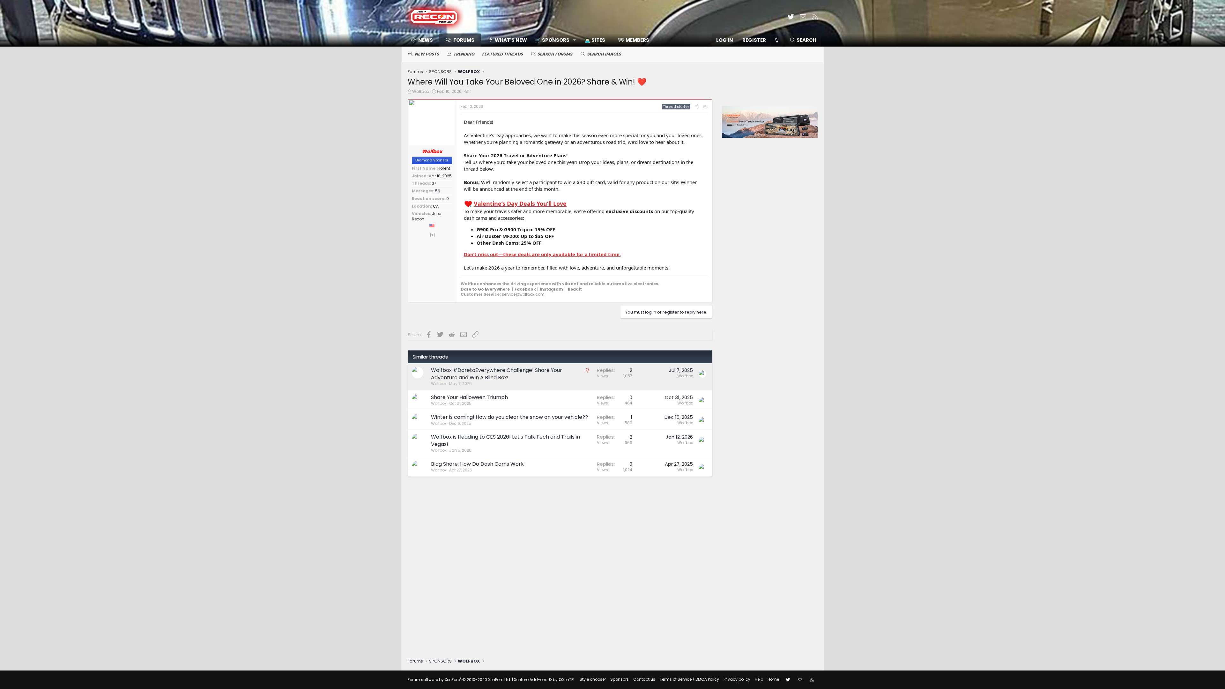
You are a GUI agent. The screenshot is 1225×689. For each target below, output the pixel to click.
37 (434, 183)
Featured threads (502, 54)
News (425, 40)
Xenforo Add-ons (544, 679)
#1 (705, 106)
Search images (604, 54)
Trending (463, 54)
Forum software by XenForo (459, 679)
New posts (427, 54)
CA (436, 206)
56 (437, 191)
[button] (553, 40)
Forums (463, 40)
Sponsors (619, 679)
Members (637, 40)
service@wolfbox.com (523, 294)
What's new (511, 40)
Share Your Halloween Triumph (469, 397)
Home (773, 679)
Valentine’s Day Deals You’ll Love (520, 204)
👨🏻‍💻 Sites (594, 40)
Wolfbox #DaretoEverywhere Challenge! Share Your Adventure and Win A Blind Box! (496, 374)
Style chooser (593, 679)
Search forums (554, 54)
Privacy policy (737, 679)
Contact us (644, 679)
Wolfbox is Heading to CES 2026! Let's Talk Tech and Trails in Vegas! (505, 440)
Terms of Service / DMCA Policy (689, 679)
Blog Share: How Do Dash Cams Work (477, 464)
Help (759, 679)
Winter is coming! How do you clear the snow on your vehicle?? (509, 417)
